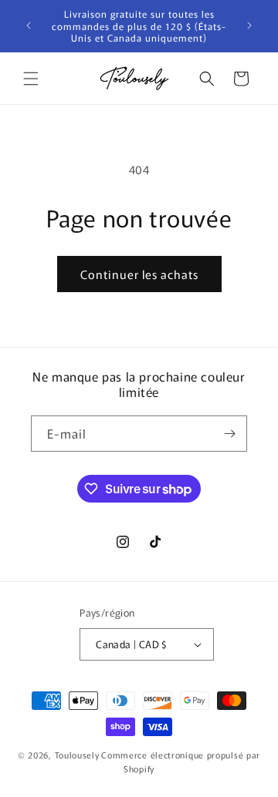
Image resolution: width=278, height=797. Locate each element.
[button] (31, 79)
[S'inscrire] (229, 433)
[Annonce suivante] (249, 25)
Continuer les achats (139, 274)
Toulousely (77, 754)
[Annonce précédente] (29, 25)
